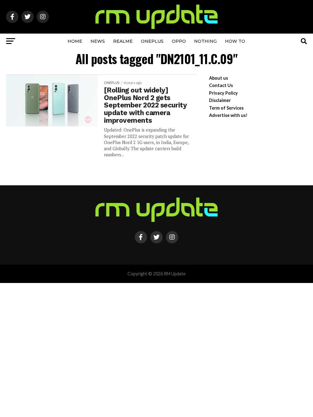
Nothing (205, 41)
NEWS (97, 41)
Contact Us (221, 85)
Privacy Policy (223, 93)
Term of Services (226, 108)
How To (235, 41)
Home (75, 41)
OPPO (179, 41)
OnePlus (152, 41)
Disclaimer (220, 100)
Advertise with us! (228, 115)
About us (218, 78)
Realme (123, 41)
